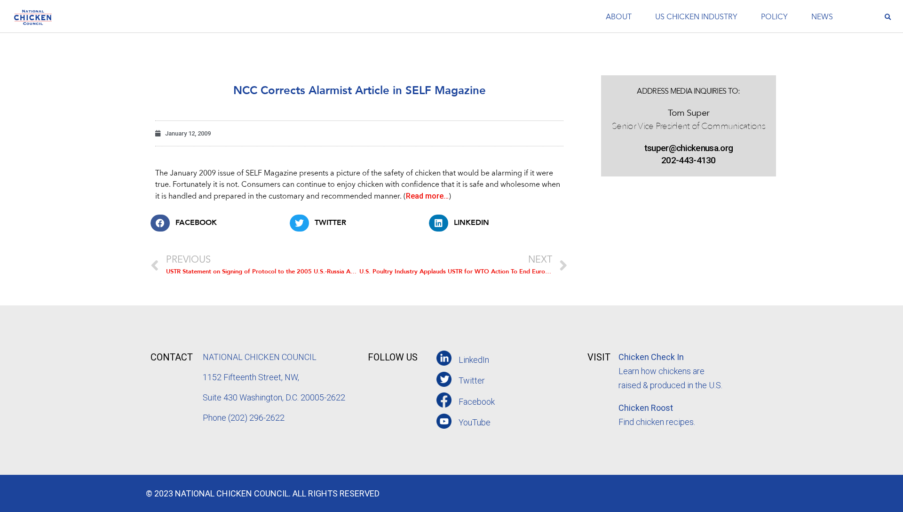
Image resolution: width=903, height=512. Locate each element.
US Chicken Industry (696, 17)
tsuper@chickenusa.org (688, 148)
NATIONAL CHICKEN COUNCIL (260, 357)
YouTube (475, 422)
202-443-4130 (688, 160)
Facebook (477, 402)
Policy (774, 17)
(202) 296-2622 (256, 418)
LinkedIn (474, 360)
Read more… (427, 196)
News (822, 17)
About (619, 17)
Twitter (472, 380)
